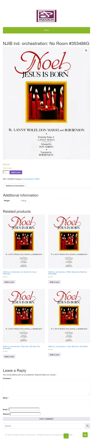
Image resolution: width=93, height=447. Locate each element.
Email (5, 409)
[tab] (15, 185)
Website (6, 414)
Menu (46, 30)
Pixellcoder (66, 435)
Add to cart (15, 172)
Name (6, 398)
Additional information (15, 185)
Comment (7, 378)
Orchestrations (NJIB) (31, 179)
